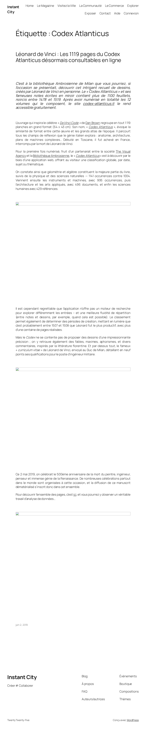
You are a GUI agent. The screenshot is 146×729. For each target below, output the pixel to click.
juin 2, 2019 (22, 624)
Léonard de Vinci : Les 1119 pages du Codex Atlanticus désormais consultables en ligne (68, 57)
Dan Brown (92, 123)
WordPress (133, 720)
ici (74, 494)
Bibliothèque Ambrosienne (51, 156)
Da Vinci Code (69, 123)
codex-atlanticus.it (98, 103)
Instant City (13, 9)
